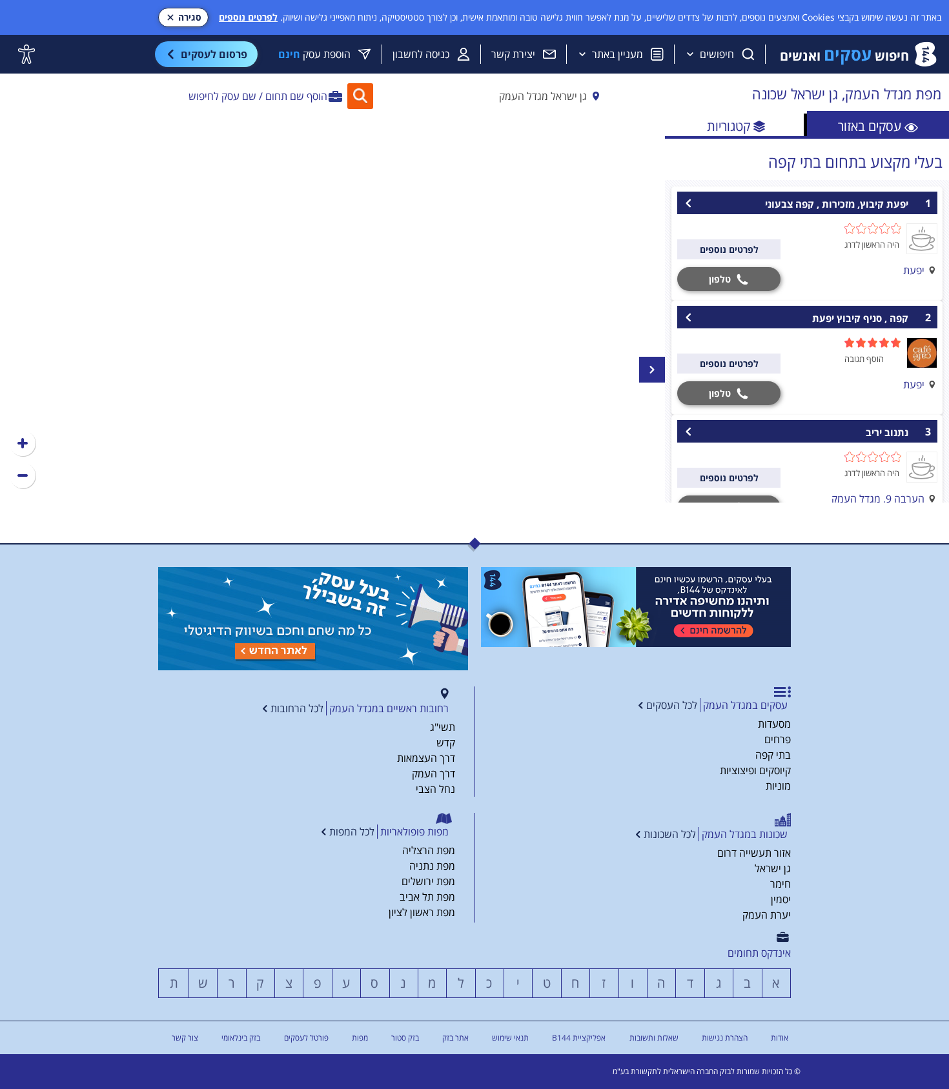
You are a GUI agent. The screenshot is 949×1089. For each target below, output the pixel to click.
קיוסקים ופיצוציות (755, 770)
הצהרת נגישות (725, 1037)
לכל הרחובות (296, 708)
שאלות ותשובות (654, 1037)
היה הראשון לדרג (871, 244)
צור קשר (185, 1037)
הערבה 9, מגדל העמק (878, 499)
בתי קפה (773, 755)
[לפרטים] (636, 607)
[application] (332, 308)
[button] (23, 443)
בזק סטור (405, 1037)
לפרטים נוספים (248, 17)
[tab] (878, 125)
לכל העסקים (671, 705)
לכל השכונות (670, 834)
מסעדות (774, 724)
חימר (780, 884)
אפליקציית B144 (579, 1037)
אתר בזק (455, 1037)
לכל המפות (351, 831)
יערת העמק (766, 915)
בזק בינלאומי (240, 1037)
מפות (360, 1037)
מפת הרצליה (428, 850)
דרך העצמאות (426, 758)
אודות (779, 1037)
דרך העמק (433, 773)
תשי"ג (442, 727)
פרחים (777, 739)
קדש (445, 742)
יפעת (913, 270)
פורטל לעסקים (306, 1037)
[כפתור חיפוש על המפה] (360, 96)
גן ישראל (773, 868)
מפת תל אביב (427, 897)
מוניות (778, 786)
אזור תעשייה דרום (754, 853)
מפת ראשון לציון (422, 912)
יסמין (781, 899)
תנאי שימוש (510, 1037)
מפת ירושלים (428, 881)
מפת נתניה (432, 866)
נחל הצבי (435, 789)
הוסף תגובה (864, 359)
